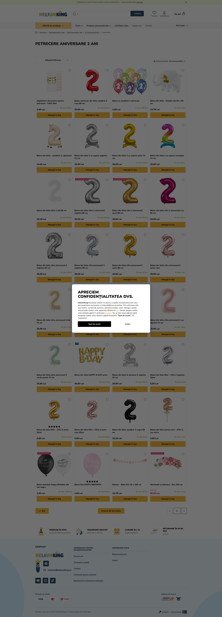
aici (117, 310)
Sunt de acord (94, 324)
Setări (127, 324)
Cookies (108, 313)
